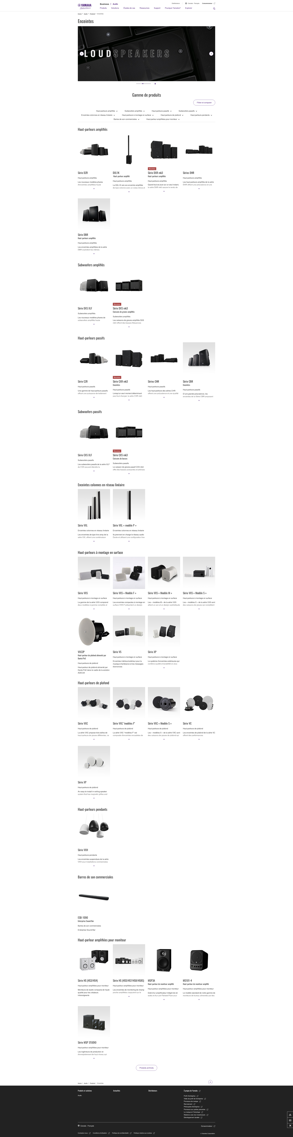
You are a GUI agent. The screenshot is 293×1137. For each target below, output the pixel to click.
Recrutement (188, 1104)
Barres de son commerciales (125, 119)
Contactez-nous (83, 1133)
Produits (103, 8)
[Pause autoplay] (155, 83)
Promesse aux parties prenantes (194, 1109)
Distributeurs (176, 3)
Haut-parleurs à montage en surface (136, 115)
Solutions (115, 8)
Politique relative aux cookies (143, 1133)
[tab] (140, 84)
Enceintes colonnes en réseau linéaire (96, 115)
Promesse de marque (191, 1101)
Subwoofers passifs (187, 111)
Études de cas (129, 8)
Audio (115, 4)
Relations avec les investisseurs (194, 1115)
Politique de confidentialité (120, 1133)
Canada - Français (193, 3)
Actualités (116, 1090)
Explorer (188, 8)
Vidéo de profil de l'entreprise (193, 1099)
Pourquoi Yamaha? (173, 8)
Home (80, 14)
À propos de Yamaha (191, 1090)
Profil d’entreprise (189, 1096)
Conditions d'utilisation (100, 1133)
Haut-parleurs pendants (200, 115)
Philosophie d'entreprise (191, 1107)
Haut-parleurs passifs (160, 111)
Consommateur (207, 3)
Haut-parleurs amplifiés (105, 111)
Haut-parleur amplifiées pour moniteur (161, 119)
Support (157, 8)
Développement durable (191, 1117)
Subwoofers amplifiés (133, 111)
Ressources (144, 8)
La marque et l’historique (192, 1112)
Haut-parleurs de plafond (171, 115)
